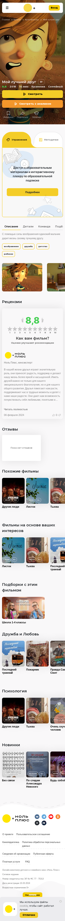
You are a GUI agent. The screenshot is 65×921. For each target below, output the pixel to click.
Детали (28, 226)
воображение (11, 246)
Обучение (36, 117)
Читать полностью (16, 409)
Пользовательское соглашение (33, 834)
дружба (28, 246)
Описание (11, 226)
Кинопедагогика (10, 842)
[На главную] (29, 8)
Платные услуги (11, 861)
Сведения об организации (16, 854)
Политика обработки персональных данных (41, 844)
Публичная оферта (43, 854)
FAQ (27, 861)
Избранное (8, 117)
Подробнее (32, 192)
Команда (44, 226)
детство (42, 246)
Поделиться (22, 117)
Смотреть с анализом (35, 103)
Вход (54, 7)
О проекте (7, 834)
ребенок (8, 254)
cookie (24, 905)
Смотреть (35, 94)
